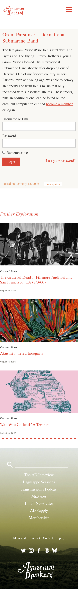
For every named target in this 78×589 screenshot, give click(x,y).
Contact (48, 538)
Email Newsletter (39, 503)
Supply (60, 538)
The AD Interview (39, 474)
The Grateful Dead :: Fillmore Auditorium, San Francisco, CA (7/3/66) (36, 279)
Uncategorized (52, 184)
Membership (39, 517)
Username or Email (16, 118)
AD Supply (39, 510)
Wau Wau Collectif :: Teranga (24, 424)
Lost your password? (61, 160)
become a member (59, 103)
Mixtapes (39, 496)
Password (9, 135)
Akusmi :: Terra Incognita (22, 353)
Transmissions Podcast (39, 489)
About (36, 538)
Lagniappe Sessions (39, 482)
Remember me (17, 152)
